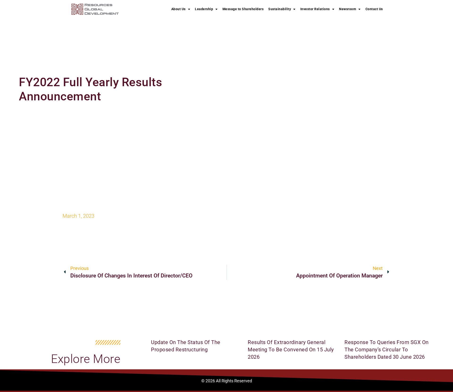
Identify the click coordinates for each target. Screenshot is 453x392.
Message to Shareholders (243, 9)
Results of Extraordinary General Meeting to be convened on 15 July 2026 (291, 349)
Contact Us (374, 9)
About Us (178, 9)
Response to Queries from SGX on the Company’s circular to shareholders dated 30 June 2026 (386, 349)
